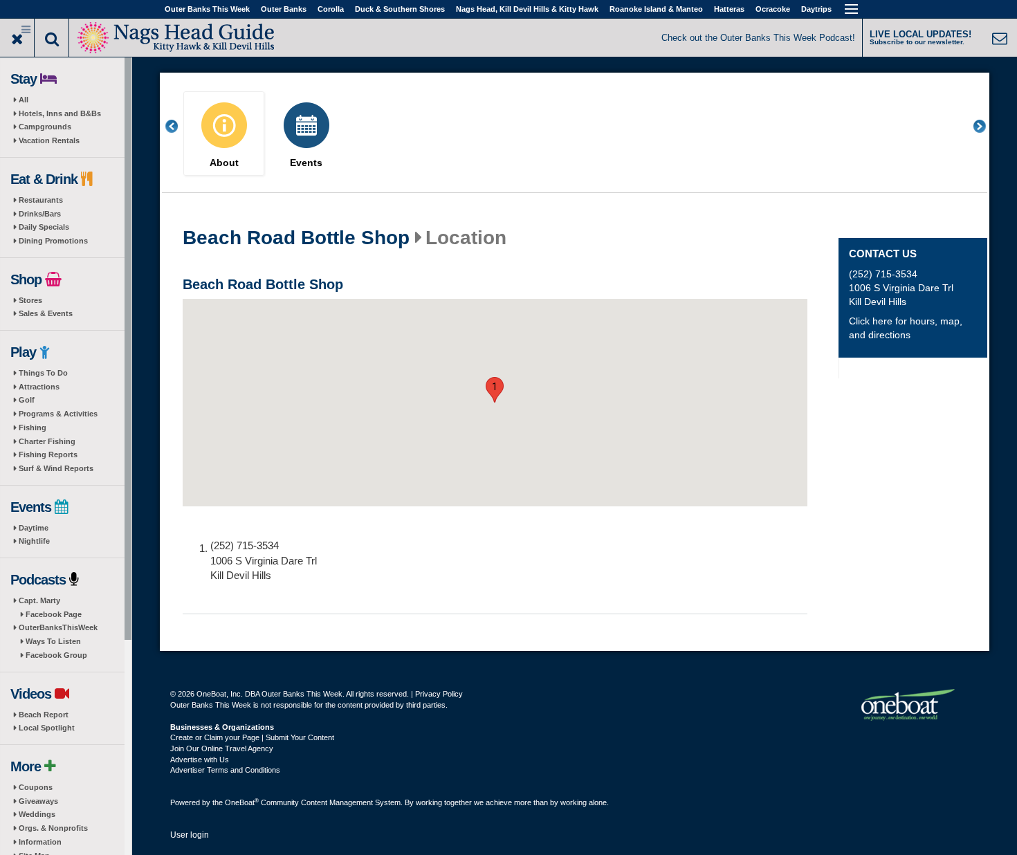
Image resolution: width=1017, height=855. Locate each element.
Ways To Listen (53, 641)
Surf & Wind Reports (56, 468)
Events (306, 163)
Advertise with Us (199, 759)
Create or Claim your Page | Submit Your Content (252, 737)
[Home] (176, 36)
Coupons (36, 787)
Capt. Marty (39, 600)
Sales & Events (46, 313)
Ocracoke (772, 9)
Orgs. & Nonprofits (53, 828)
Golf (27, 400)
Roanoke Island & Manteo (656, 9)
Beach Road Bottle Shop (296, 238)
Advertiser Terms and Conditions (225, 770)
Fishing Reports (48, 454)
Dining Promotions (53, 241)
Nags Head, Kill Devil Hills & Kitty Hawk (527, 9)
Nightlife (34, 541)
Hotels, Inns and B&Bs (60, 113)
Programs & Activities (58, 414)
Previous (179, 126)
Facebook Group (56, 655)
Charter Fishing (47, 441)
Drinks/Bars (40, 214)
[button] (495, 390)
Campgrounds (45, 126)
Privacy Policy (439, 694)
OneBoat (242, 802)
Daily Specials (44, 227)
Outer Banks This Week (207, 9)
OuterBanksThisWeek (58, 627)
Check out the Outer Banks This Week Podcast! (758, 38)
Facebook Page (54, 614)
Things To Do (43, 373)
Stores (30, 300)
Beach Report (43, 714)
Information (40, 842)
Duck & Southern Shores (400, 9)
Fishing (32, 427)
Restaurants (41, 200)
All (23, 99)
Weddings (37, 814)
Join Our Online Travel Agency (221, 748)
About (224, 163)
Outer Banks (283, 9)
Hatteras (729, 9)
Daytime (33, 528)
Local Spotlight (47, 728)
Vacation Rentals (49, 140)
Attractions (39, 387)
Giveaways (38, 801)
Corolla (331, 9)
